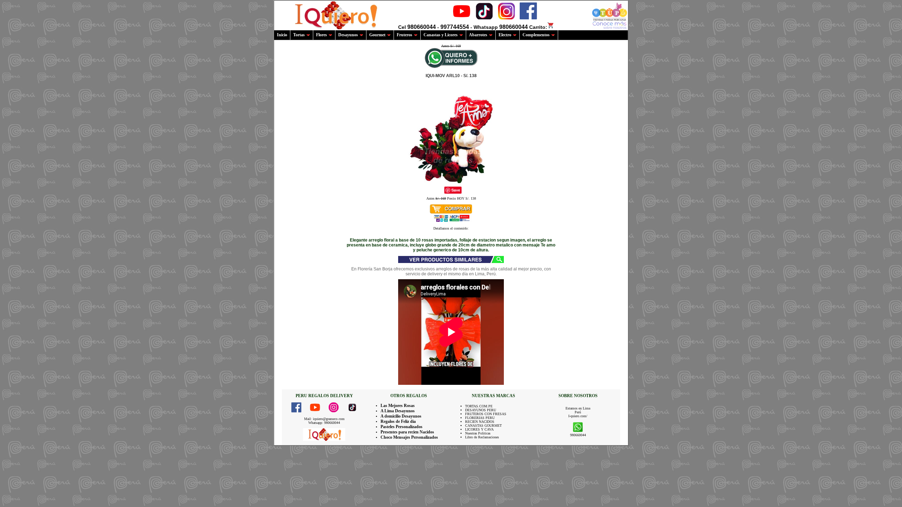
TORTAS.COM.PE (479, 406)
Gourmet (377, 34)
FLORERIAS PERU (480, 418)
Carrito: (538, 27)
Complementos (536, 34)
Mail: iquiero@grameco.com (324, 419)
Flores (321, 34)
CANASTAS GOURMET (483, 425)
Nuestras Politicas (477, 433)
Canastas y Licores (441, 34)
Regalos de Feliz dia (398, 421)
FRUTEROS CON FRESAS (485, 414)
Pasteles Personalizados (401, 426)
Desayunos (348, 34)
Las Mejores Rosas (398, 405)
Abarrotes (478, 34)
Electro (505, 34)
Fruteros (404, 34)
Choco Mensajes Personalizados (409, 437)
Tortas (299, 34)
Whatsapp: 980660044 (324, 423)
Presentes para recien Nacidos (407, 432)
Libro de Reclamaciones (482, 437)
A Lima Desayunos (398, 410)
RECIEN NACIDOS (479, 422)
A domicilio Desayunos (401, 416)
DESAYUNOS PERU (480, 410)
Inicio (282, 34)
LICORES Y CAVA (479, 429)
